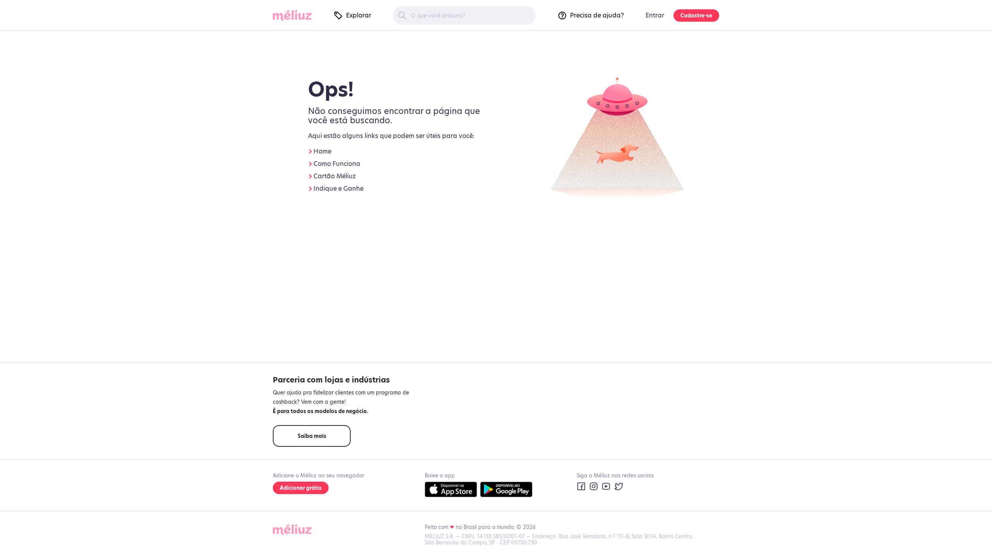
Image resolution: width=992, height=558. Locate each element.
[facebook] (581, 486)
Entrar (655, 15)
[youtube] (606, 486)
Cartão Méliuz (334, 176)
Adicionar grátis (301, 487)
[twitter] (618, 486)
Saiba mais (312, 435)
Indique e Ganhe (338, 188)
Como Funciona (336, 163)
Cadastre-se (696, 15)
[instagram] (593, 486)
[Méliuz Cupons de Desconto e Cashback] (295, 16)
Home (322, 151)
